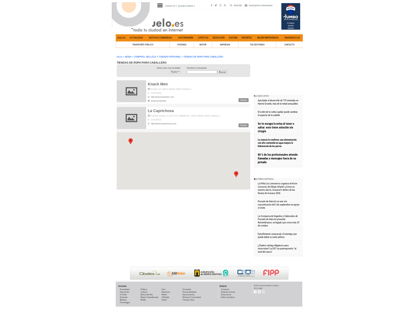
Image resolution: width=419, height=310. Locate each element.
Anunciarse (226, 294)
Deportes (246, 37)
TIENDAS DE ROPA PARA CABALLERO (203, 57)
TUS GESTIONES (257, 44)
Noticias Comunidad (160, 37)
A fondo (123, 294)
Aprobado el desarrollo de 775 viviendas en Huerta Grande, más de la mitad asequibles (278, 102)
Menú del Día (147, 294)
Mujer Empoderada (268, 37)
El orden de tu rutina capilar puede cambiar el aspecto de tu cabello (278, 113)
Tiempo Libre (188, 299)
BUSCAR (237, 5)
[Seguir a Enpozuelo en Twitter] (216, 6)
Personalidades (189, 292)
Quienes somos (185, 6)
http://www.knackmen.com (162, 97)
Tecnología (125, 302)
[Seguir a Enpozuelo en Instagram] (220, 6)
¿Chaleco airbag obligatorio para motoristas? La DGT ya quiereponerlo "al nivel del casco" (277, 248)
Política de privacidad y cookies (266, 285)
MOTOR (203, 44)
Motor (164, 294)
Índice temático (228, 297)
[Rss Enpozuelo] (225, 6)
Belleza (123, 299)
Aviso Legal (258, 288)
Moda (143, 299)
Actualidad (136, 37)
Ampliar (243, 100)
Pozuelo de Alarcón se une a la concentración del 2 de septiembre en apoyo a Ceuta (279, 204)
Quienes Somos (228, 292)
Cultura (233, 37)
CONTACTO (289, 44)
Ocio (164, 289)
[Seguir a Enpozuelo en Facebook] (211, 6)
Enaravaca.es (292, 37)
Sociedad (186, 289)
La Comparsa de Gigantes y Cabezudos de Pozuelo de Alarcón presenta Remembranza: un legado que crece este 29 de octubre (278, 221)
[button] (236, 174)
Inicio (121, 37)
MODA (128, 57)
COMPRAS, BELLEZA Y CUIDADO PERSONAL (157, 57)
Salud (164, 299)
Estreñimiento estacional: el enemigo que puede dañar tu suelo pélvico (277, 235)
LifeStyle (203, 37)
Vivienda (124, 297)
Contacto (170, 6)
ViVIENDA (181, 44)
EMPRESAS (225, 44)
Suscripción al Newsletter (260, 5)
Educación (219, 37)
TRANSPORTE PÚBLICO (142, 44)
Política (144, 289)
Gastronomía (185, 37)
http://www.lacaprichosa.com (163, 124)
